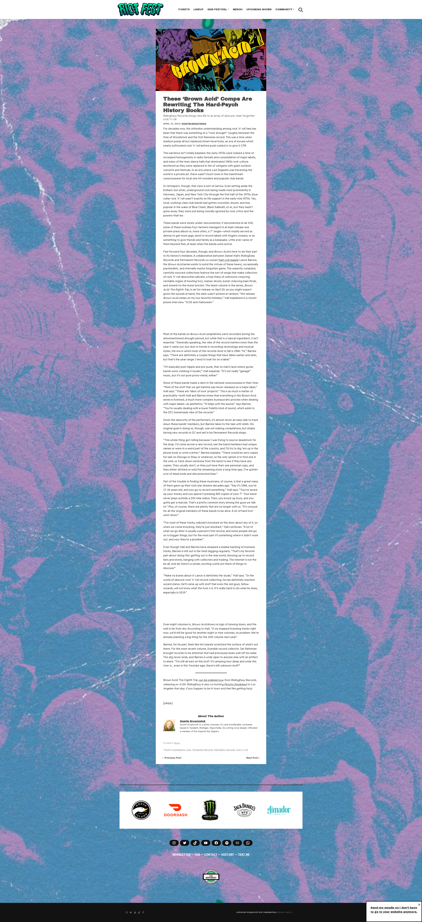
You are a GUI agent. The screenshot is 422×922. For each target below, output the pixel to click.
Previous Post (172, 757)
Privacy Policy (284, 912)
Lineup (198, 9)
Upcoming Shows (258, 9)
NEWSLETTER (181, 854)
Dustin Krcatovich (194, 124)
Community (283, 9)
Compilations (178, 749)
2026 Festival (217, 9)
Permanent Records (202, 749)
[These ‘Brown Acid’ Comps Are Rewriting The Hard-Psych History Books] (211, 60)
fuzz (189, 749)
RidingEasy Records (224, 749)
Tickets (184, 9)
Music (177, 743)
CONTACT (210, 854)
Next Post (252, 757)
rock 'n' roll (242, 749)
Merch (238, 9)
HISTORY (227, 854)
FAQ (197, 854)
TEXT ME (244, 854)
